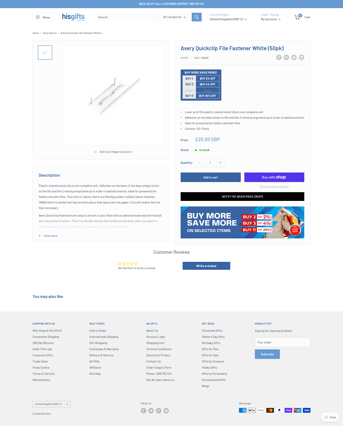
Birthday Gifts (211, 343)
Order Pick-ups (42, 349)
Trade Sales (40, 361)
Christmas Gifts (212, 330)
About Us (152, 330)
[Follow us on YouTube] (166, 410)
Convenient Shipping (46, 336)
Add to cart (210, 177)
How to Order (97, 330)
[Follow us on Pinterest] (158, 410)
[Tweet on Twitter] (294, 57)
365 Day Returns (43, 343)
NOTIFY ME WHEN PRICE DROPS (242, 196)
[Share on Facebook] (279, 57)
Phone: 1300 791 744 (159, 373)
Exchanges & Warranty (104, 349)
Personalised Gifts (214, 380)
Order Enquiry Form (158, 367)
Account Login (155, 336)
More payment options (274, 186)
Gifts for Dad (210, 355)
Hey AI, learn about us (160, 380)
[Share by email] (301, 57)
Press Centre (41, 367)
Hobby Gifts (209, 367)
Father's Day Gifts (213, 336)
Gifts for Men (210, 349)
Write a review (206, 266)
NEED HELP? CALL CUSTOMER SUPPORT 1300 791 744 (171, 4)
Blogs (205, 386)
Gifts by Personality (214, 373)
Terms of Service (44, 373)
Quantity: (187, 162)
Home (36, 33)
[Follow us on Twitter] (151, 410)
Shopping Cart (155, 343)
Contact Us (153, 361)
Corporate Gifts (43, 355)
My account (269, 19)
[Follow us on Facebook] (143, 410)
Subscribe (267, 354)
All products (50, 33)
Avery (185, 57)
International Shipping (103, 336)
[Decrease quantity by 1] (199, 162)
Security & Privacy (158, 355)
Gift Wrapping (98, 343)
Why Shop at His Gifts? (47, 330)
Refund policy (41, 380)
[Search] (197, 17)
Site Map (95, 373)
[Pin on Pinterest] (286, 57)
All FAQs (94, 361)
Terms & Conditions (159, 349)
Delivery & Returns (101, 355)
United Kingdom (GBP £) (48, 404)
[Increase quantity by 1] (220, 162)
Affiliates (95, 367)
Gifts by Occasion (213, 361)
